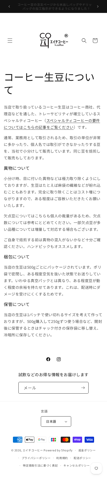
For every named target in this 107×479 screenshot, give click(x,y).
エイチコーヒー (33, 450)
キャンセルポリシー (76, 465)
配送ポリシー (82, 458)
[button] (9, 40)
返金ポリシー (87, 450)
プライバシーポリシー (36, 458)
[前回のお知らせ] (9, 6)
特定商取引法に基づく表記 (40, 465)
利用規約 (62, 458)
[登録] (82, 388)
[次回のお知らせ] (97, 6)
